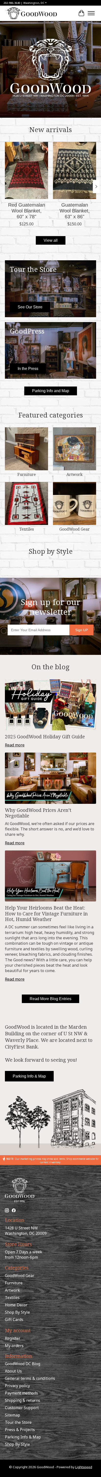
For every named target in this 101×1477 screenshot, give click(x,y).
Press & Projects (20, 1429)
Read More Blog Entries (50, 999)
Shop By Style (17, 1312)
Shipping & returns (22, 1400)
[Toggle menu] (91, 13)
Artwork (74, 474)
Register (12, 1338)
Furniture (26, 474)
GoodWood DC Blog (22, 1363)
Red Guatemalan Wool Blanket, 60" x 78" (26, 210)
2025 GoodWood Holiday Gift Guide (45, 736)
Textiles (26, 529)
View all (51, 240)
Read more (15, 745)
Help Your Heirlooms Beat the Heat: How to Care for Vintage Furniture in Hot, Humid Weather (46, 913)
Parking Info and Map (50, 391)
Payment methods (21, 1393)
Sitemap (12, 1415)
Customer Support (22, 1407)
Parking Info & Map (29, 1076)
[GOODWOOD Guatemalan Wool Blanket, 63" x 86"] (74, 170)
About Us (13, 1371)
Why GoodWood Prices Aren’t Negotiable (38, 813)
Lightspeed (83, 1467)
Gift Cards (14, 1319)
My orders (14, 1345)
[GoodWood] (31, 13)
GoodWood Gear (74, 529)
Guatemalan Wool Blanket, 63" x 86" (75, 210)
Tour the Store (18, 1422)
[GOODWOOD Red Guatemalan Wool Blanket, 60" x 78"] (26, 170)
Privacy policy (17, 1385)
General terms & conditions (30, 1378)
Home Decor (16, 1305)
